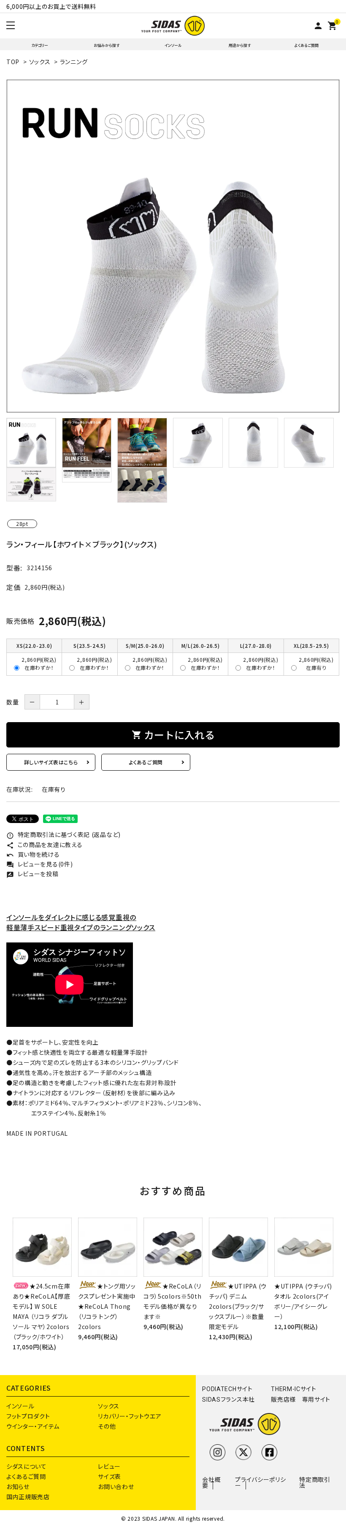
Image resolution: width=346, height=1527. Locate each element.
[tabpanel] (173, 246)
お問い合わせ (116, 1486)
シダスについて (26, 1466)
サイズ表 (109, 1476)
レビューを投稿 (32, 873)
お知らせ (18, 1486)
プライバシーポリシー (260, 1482)
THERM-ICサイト (293, 1389)
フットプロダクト (28, 1416)
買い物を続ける (33, 854)
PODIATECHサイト (227, 1389)
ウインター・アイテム (32, 1426)
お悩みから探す (106, 45)
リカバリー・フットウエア (129, 1416)
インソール (173, 45)
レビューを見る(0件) (39, 864)
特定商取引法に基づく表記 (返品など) (63, 834)
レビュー (109, 1466)
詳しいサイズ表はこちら (51, 762)
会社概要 (211, 1482)
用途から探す (240, 45)
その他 (107, 1426)
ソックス (40, 61)
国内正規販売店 (28, 1496)
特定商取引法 (314, 1482)
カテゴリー (39, 45)
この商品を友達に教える (44, 844)
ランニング (74, 61)
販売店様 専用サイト (300, 1399)
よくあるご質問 (307, 45)
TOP (12, 61)
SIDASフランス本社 (228, 1399)
